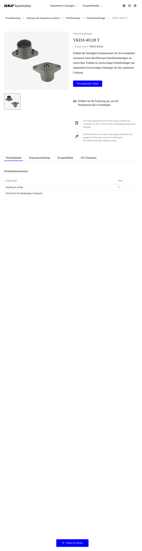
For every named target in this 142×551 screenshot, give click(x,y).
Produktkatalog (13, 18)
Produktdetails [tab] (13, 157)
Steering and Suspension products (43, 18)
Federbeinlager (73, 18)
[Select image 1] (12, 101)
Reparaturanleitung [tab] (39, 157)
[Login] (135, 5)
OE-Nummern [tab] (88, 157)
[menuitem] (63, 5)
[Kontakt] (129, 5)
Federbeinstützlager (96, 18)
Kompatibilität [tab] (65, 157)
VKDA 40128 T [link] (120, 18)
